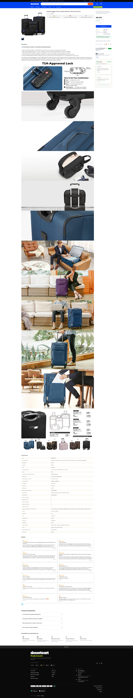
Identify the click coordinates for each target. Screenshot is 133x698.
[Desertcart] (35, 4)
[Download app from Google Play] (34, 691)
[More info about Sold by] (108, 29)
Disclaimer (99, 689)
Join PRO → (98, 57)
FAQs (100, 691)
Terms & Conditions (98, 686)
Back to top (66, 646)
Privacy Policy (99, 687)
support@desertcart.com (83, 677)
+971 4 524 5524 (81, 681)
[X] (99, 663)
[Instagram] (97, 663)
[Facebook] (101, 663)
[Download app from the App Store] (42, 691)
